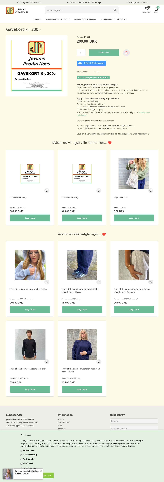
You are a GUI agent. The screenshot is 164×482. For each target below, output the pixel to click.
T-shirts (37, 19)
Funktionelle (28, 459)
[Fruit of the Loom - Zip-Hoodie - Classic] (30, 265)
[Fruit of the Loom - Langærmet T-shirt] (30, 345)
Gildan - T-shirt (21, 474)
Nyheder (61, 428)
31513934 (13, 422)
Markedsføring (30, 454)
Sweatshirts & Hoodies (58, 19)
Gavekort (122, 19)
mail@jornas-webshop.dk (22, 425)
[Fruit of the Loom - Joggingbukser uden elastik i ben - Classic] (82, 265)
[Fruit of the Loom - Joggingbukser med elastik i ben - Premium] (134, 265)
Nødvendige (28, 450)
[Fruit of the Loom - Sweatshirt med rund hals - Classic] (82, 345)
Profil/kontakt (63, 422)
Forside (61, 419)
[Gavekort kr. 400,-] (82, 174)
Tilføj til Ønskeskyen (93, 63)
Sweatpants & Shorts (85, 19)
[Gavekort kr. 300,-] (30, 174)
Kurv (60, 425)
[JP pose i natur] (134, 174)
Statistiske (28, 463)
